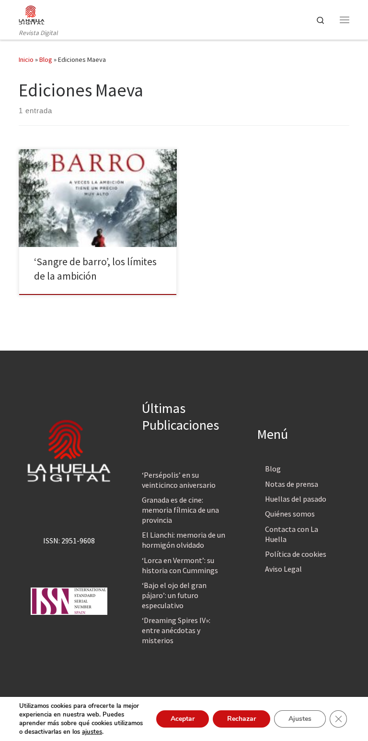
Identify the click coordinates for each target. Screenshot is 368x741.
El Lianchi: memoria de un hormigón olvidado (183, 540)
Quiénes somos (290, 513)
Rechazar (241, 718)
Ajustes (299, 718)
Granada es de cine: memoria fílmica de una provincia (180, 510)
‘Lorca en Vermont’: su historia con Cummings (180, 565)
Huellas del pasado (295, 499)
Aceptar (183, 718)
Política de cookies (295, 554)
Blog (45, 59)
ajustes (92, 732)
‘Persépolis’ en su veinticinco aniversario (179, 480)
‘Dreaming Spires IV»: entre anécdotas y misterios (176, 630)
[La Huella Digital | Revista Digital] (32, 14)
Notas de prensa (291, 484)
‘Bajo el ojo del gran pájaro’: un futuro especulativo (174, 595)
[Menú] (344, 20)
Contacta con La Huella (291, 534)
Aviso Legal (283, 569)
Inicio (26, 59)
